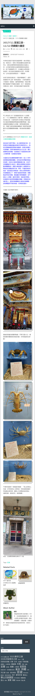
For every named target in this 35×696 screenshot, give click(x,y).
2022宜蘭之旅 (5, 657)
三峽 (22, 659)
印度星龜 (25, 662)
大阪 (19, 664)
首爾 (9, 680)
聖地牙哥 (19, 675)
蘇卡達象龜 (17, 678)
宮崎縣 (7, 667)
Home (5, 36)
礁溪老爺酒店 (8, 675)
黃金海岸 (18, 680)
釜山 (2, 680)
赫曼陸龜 (23, 678)
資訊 (24, 49)
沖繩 (23, 669)
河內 (28, 669)
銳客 (8, 49)
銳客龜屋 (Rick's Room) (11, 692)
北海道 (20, 661)
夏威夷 (13, 664)
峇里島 (23, 666)
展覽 (14, 49)
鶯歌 (13, 680)
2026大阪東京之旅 (9, 659)
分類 (2, 648)
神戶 (13, 675)
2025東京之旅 (16, 656)
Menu (3, 26)
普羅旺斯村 (3, 669)
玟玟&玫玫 (25, 672)
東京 (17, 669)
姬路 (26, 664)
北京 (15, 662)
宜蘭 (3, 667)
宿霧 (12, 667)
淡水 (7, 673)
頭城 (6, 680)
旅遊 (10, 36)
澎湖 (8, 562)
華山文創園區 (7, 677)
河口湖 (3, 673)
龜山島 (23, 680)
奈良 (23, 664)
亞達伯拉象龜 (5, 662)
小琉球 (16, 667)
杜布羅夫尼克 (10, 669)
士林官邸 (7, 664)
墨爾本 (2, 664)
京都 (11, 662)
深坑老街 (13, 673)
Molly (19, 659)
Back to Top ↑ (17, 694)
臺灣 (14, 36)
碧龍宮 (2, 675)
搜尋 (2, 638)
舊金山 (25, 675)
